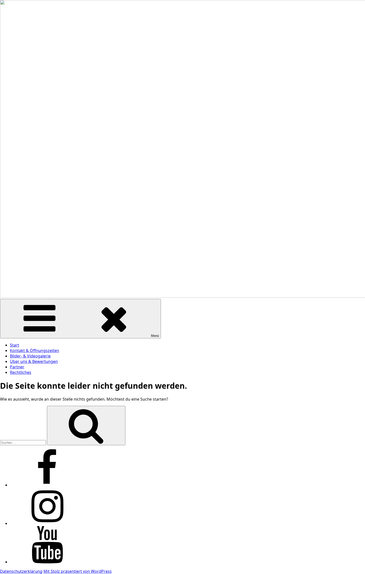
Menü (155, 336)
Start (14, 345)
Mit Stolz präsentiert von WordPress (77, 571)
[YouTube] (47, 562)
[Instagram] (47, 523)
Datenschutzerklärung (21, 571)
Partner (17, 367)
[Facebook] (47, 485)
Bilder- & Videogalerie (30, 356)
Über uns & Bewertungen (34, 361)
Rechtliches (20, 372)
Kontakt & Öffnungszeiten (34, 350)
